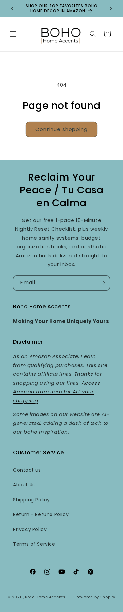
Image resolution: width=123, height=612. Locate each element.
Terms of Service (34, 544)
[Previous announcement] (12, 8)
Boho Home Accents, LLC (49, 597)
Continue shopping (61, 129)
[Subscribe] (102, 283)
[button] (13, 34)
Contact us (27, 470)
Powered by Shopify (95, 597)
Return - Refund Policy (41, 514)
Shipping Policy (31, 499)
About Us (24, 484)
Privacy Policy (30, 529)
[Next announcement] (111, 8)
